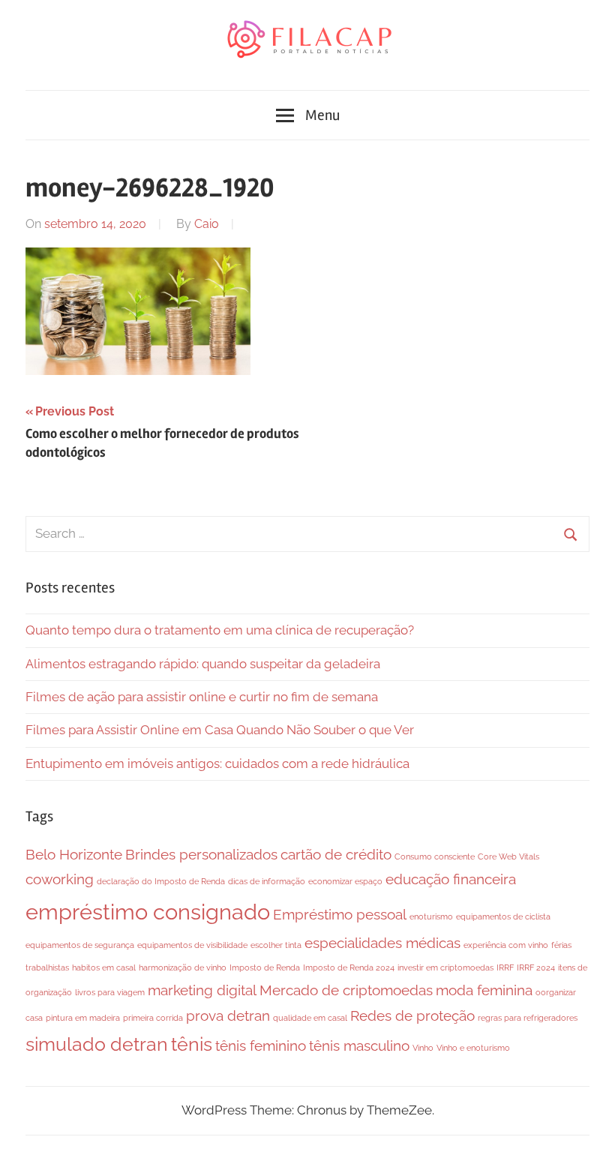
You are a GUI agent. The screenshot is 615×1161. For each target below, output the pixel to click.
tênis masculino (359, 1045)
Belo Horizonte (74, 854)
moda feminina (484, 990)
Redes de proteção (412, 1015)
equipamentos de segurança (80, 945)
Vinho (423, 1047)
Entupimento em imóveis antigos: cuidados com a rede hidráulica (218, 763)
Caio (206, 224)
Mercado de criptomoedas (346, 990)
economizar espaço (345, 881)
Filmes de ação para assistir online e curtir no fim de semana (202, 696)
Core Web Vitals (508, 856)
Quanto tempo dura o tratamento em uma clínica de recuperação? (220, 630)
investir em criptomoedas (446, 967)
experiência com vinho (506, 945)
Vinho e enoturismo (473, 1047)
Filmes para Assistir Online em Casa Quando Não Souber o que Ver (220, 729)
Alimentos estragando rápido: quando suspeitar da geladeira (203, 663)
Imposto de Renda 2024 (348, 967)
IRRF (505, 967)
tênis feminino (260, 1045)
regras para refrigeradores (528, 1017)
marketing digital (202, 990)
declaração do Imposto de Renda (161, 881)
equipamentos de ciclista (503, 916)
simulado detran (97, 1044)
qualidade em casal (310, 1017)
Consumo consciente (434, 856)
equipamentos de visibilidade (192, 945)
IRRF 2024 (536, 967)
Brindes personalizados (201, 854)
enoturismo (431, 916)
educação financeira (451, 879)
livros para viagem (110, 992)
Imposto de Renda (265, 967)
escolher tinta (276, 945)
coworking (60, 879)
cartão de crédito (336, 854)
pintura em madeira (83, 1017)
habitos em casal (104, 967)
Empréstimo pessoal (339, 914)
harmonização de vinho (182, 967)
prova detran (228, 1015)
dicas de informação (266, 881)
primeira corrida (153, 1017)
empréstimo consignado (148, 911)
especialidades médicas (382, 942)
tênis (191, 1044)
